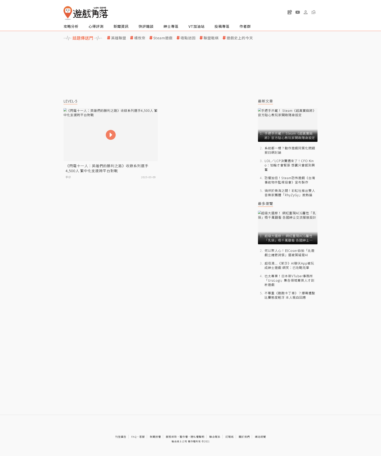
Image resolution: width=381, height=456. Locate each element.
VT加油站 (197, 26)
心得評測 (96, 26)
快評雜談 (146, 26)
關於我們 (244, 437)
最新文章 (265, 101)
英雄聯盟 (118, 37)
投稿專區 (222, 26)
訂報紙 (229, 437)
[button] (313, 12)
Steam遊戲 (163, 37)
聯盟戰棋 (211, 37)
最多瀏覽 (265, 203)
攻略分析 (71, 26)
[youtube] (297, 12)
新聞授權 (155, 437)
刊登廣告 (120, 437)
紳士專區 (171, 26)
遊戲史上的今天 (240, 37)
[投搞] (289, 12)
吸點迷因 (188, 37)
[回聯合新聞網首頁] (68, 13)
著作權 (184, 437)
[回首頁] (86, 13)
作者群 (245, 26)
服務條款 (171, 437)
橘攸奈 (139, 37)
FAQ (134, 437)
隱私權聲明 (197, 437)
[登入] (305, 12)
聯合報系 (214, 437)
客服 (142, 437)
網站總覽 (260, 437)
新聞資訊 (121, 26)
